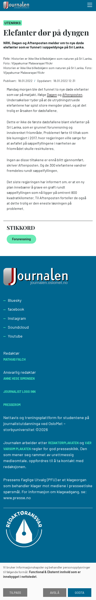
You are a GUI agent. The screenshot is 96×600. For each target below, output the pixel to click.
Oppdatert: (45, 81)
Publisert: (10, 81)
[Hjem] (16, 5)
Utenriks (12, 23)
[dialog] (48, 581)
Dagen (52, 94)
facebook (16, 309)
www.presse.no (17, 497)
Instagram (17, 318)
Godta (79, 592)
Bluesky (14, 300)
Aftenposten (72, 94)
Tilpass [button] (15, 592)
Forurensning (21, 239)
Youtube (15, 336)
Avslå (54, 592)
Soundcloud (18, 327)
